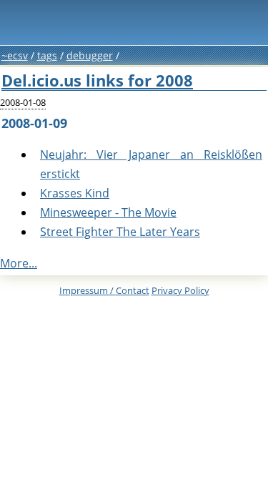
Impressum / (104, 290)
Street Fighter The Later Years (120, 232)
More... (18, 263)
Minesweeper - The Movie (108, 212)
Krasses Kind (74, 193)
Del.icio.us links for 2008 (97, 80)
